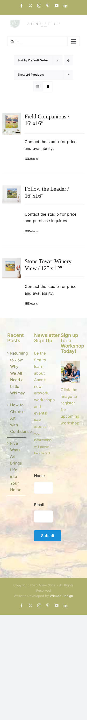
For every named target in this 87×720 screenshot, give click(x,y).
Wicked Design (61, 596)
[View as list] (47, 86)
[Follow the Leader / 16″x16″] (11, 194)
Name (39, 475)
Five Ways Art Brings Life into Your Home (16, 466)
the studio (49, 141)
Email (39, 504)
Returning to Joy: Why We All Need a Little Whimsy (17, 373)
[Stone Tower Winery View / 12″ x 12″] (11, 268)
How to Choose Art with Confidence (17, 418)
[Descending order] (68, 60)
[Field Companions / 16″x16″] (11, 124)
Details (33, 158)
